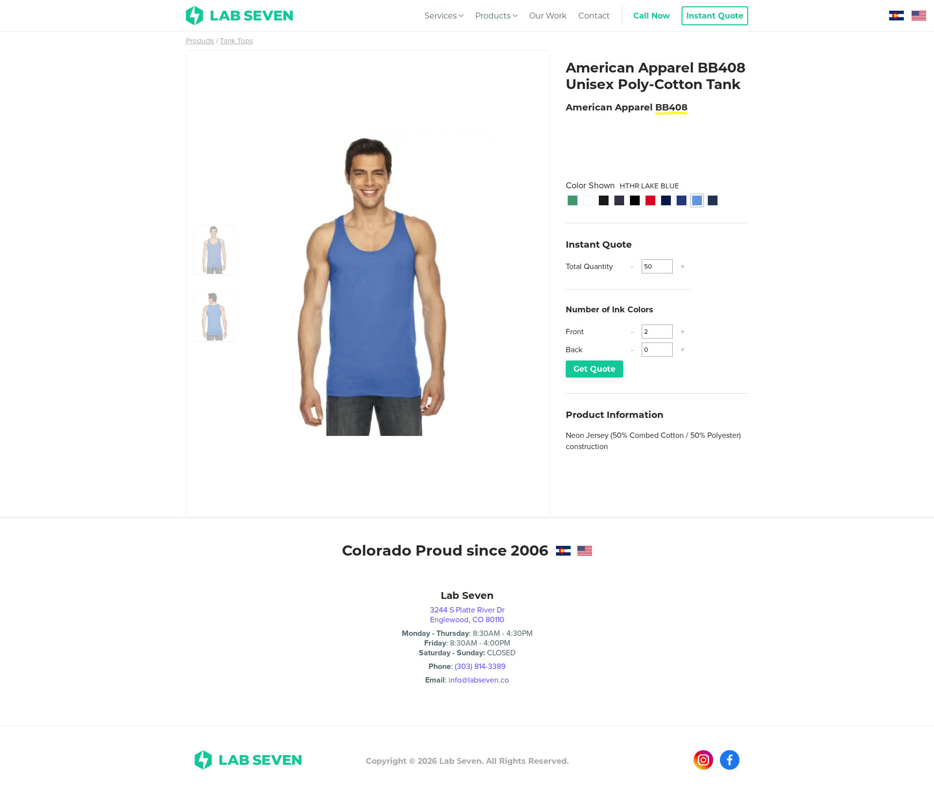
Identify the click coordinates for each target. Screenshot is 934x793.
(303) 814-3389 (480, 666)
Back (574, 349)
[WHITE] (588, 200)
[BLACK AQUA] (712, 200)
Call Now (651, 15)
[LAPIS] (681, 200)
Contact (594, 15)
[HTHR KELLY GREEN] (572, 200)
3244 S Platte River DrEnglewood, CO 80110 (467, 614)
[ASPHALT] (619, 200)
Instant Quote (714, 15)
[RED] (650, 200)
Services (441, 15)
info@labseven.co (479, 679)
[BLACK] (635, 200)
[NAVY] (666, 200)
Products (493, 15)
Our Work (548, 15)
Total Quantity (589, 266)
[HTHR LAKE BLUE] (697, 200)
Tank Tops (236, 41)
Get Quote (594, 369)
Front (575, 331)
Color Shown (622, 185)
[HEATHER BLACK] (604, 200)
